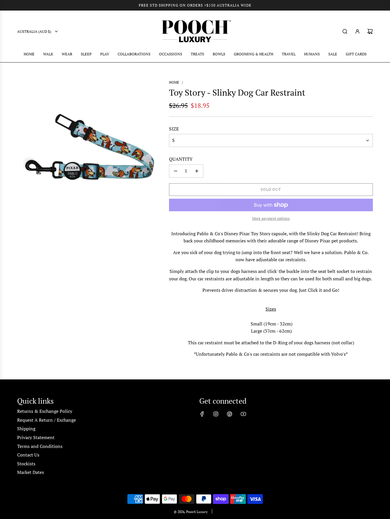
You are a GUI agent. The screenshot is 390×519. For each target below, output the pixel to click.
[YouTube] (243, 414)
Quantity (180, 159)
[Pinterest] (229, 414)
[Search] (345, 31)
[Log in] (357, 31)
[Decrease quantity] (175, 171)
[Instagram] (216, 414)
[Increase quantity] (196, 171)
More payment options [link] (271, 218)
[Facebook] (202, 414)
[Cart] (370, 31)
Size (174, 129)
